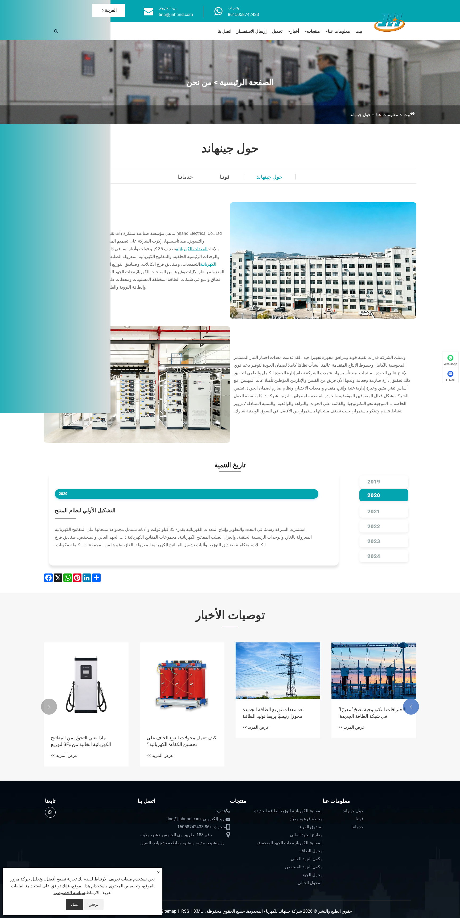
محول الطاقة (311, 850)
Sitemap (168, 911)
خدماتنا (185, 177)
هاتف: (221, 810)
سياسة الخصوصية (69, 892)
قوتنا (225, 177)
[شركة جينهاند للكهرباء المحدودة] (389, 21)
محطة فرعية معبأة (306, 818)
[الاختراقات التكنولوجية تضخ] (373, 670)
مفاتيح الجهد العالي (306, 834)
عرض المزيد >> (351, 727)
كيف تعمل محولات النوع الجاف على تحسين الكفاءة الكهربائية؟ (181, 741)
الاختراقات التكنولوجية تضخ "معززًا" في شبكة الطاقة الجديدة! (372, 713)
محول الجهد (312, 874)
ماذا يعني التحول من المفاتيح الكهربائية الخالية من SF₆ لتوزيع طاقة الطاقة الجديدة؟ (81, 741)
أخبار (294, 31)
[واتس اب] (50, 812)
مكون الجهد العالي (307, 858)
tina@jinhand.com (176, 14)
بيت (358, 31)
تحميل (277, 31)
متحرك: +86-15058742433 (201, 826)
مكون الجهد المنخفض (304, 866)
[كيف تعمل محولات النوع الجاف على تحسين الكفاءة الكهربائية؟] (182, 684)
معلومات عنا (339, 31)
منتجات (313, 31)
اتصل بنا (224, 31)
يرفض (93, 904)
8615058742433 (243, 14)
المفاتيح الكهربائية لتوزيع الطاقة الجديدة (288, 810)
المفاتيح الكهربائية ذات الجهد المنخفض (290, 842)
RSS (185, 911)
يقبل (74, 904)
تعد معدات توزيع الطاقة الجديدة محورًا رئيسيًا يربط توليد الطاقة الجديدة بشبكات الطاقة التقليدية (273, 713)
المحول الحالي (310, 882)
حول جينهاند (360, 114)
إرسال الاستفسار (251, 31)
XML (198, 911)
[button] (411, 707)
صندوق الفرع (311, 826)
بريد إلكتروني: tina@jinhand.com (196, 818)
